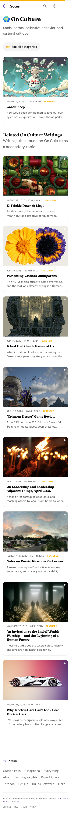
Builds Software (43, 784)
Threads (9, 784)
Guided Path (12, 771)
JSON (24, 806)
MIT (18, 801)
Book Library (50, 777)
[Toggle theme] (54, 6)
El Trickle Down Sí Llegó (25, 205)
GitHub (23, 784)
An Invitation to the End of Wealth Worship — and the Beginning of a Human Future (33, 636)
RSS (16, 806)
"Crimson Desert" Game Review (31, 416)
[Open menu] (64, 6)
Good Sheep (16, 107)
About (7, 777)
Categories (32, 771)
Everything (51, 771)
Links (61, 784)
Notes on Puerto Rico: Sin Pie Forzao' (35, 561)
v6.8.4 (33, 806)
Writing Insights (27, 777)
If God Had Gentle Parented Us (30, 346)
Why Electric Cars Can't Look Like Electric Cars (33, 712)
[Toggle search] (44, 6)
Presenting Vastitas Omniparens (32, 276)
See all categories (21, 47)
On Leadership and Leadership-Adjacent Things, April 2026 (31, 489)
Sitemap (7, 806)
